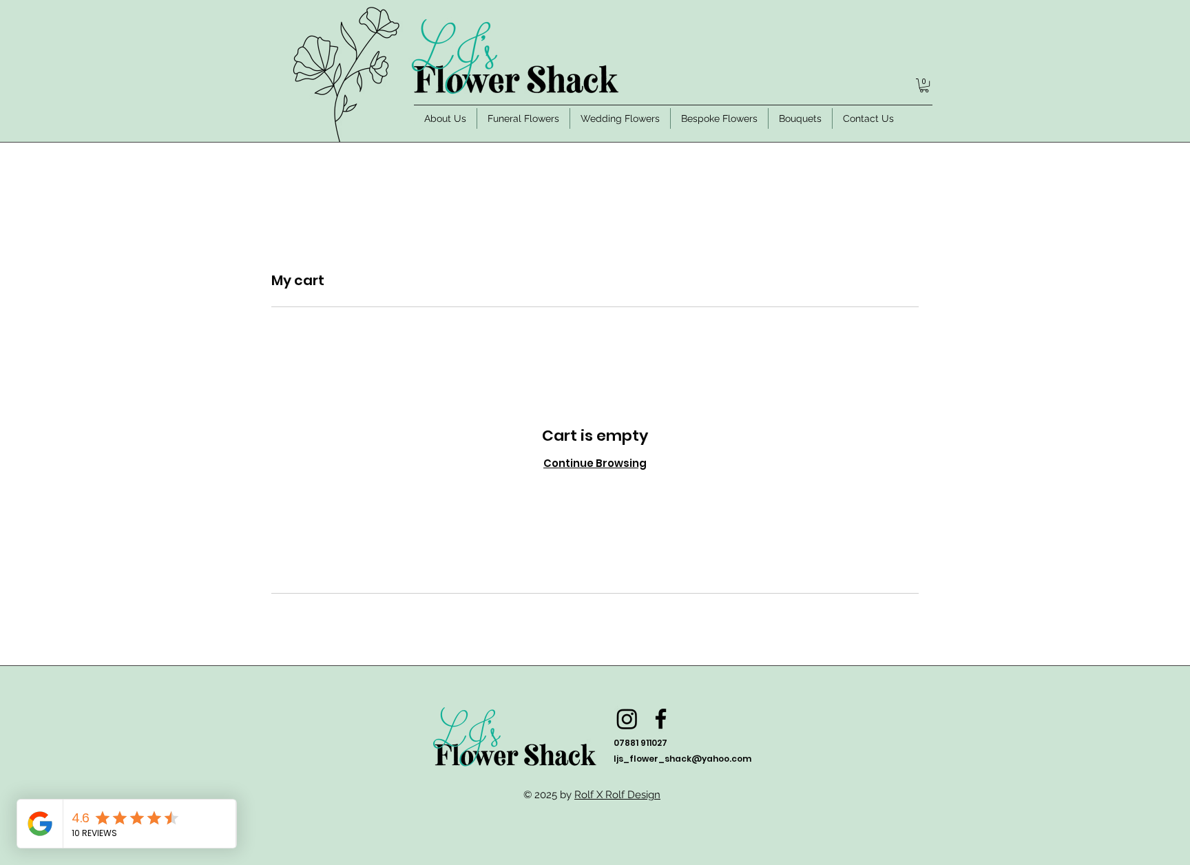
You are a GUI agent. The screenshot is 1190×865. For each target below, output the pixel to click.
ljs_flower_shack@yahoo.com (682, 758)
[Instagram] (627, 718)
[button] (924, 85)
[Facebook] (660, 718)
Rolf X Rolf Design (617, 795)
